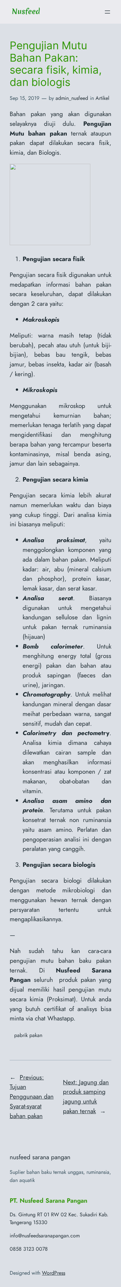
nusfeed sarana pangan (40, 1157)
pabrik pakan (28, 1035)
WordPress (53, 1273)
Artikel (102, 98)
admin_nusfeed (71, 98)
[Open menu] (107, 12)
